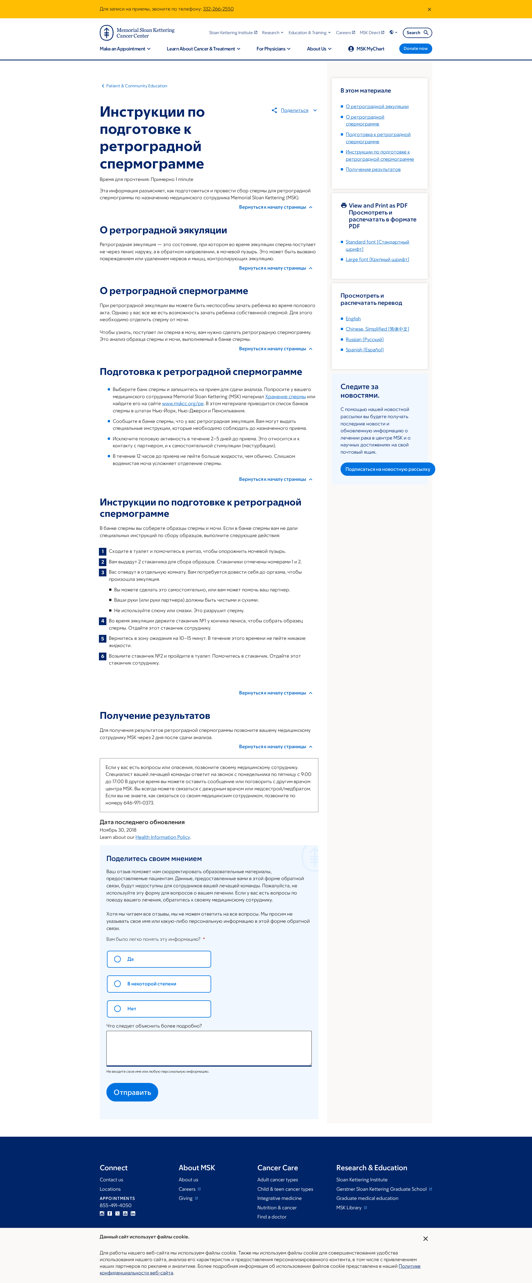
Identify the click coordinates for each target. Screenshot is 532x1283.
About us (188, 1179)
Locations (110, 1189)
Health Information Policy (162, 837)
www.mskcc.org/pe (183, 403)
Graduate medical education (367, 1198)
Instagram (102, 1213)
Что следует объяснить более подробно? (154, 1026)
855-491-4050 (116, 1205)
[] (377, 329)
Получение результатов (373, 169)
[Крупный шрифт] (377, 259)
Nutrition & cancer (277, 1207)
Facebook (110, 1213)
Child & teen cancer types (285, 1189)
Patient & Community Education (136, 85)
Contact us (111, 1179)
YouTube (125, 1213)
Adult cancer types (277, 1179)
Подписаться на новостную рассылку (388, 469)
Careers (187, 1189)
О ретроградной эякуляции (377, 106)
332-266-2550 (218, 9)
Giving (186, 1198)
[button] (273, 32)
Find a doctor (272, 1217)
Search (413, 32)
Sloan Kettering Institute (362, 1179)
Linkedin (133, 1213)
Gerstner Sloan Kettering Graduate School (382, 1189)
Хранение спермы (285, 396)
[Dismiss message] (429, 9)
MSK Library (349, 1207)
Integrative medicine (279, 1198)
